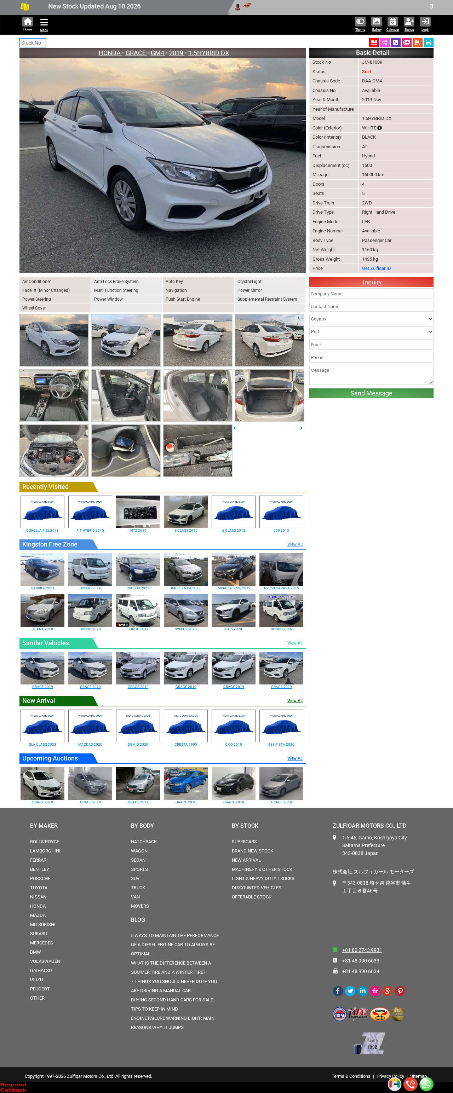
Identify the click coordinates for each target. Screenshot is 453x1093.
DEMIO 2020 (138, 744)
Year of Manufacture (333, 109)
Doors (318, 184)
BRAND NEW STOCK (252, 851)
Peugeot (40, 988)
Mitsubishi (43, 924)
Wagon (139, 851)
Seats (318, 193)
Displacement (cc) (331, 165)
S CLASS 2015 (185, 530)
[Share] (385, 42)
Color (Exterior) (327, 128)
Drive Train (323, 203)
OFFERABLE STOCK (251, 897)
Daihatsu (41, 970)
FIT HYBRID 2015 (90, 530)
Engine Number (327, 230)
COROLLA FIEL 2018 (42, 530)
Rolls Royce (44, 841)
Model (318, 118)
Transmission (326, 146)
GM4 (158, 53)
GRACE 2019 (42, 687)
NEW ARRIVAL (246, 860)
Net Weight (323, 249)
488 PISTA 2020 (281, 744)
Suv (135, 878)
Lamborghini (45, 851)
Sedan (138, 860)
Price (317, 268)
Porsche (40, 878)
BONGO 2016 (281, 629)
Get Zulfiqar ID (376, 268)
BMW (35, 952)
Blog (138, 919)
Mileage (320, 174)
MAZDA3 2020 (90, 744)
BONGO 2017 (138, 629)
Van (135, 897)
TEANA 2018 (42, 629)
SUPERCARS (244, 841)
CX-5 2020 (233, 629)
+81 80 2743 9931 (362, 950)
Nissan (38, 897)
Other (37, 998)
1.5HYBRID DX (208, 53)
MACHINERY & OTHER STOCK (262, 869)
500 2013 (281, 530)
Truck (138, 887)
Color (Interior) (326, 137)
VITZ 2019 (138, 530)
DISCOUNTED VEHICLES (256, 887)
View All (295, 544)
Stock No (321, 62)
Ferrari (39, 860)
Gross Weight (326, 259)
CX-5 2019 (233, 744)
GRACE (136, 53)
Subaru (38, 933)
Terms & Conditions (351, 1076)
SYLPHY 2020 (186, 629)
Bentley (39, 869)
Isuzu (36, 979)
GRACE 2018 (90, 802)
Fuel (316, 155)
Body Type (322, 240)
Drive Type (323, 212)
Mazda (38, 915)
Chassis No (324, 90)
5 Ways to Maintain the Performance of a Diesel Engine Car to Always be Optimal (175, 944)
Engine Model (325, 221)
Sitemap (418, 1076)
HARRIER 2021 (43, 588)
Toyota (38, 887)
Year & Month (325, 99)
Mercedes (41, 942)
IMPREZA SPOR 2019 (234, 588)
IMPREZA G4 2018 (186, 588)
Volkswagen (45, 961)
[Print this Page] (429, 42)
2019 (177, 53)
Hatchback (144, 841)
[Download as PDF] (418, 42)
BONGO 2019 (90, 588)
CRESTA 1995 (185, 744)
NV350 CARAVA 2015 (281, 588)
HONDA (110, 53)
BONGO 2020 (90, 629)
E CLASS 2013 (233, 530)
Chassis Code (326, 80)
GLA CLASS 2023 (42, 744)
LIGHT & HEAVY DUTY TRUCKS (263, 878)
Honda (38, 906)
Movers (140, 906)
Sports (139, 869)
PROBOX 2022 (138, 588)
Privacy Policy (390, 1076)
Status (319, 71)
